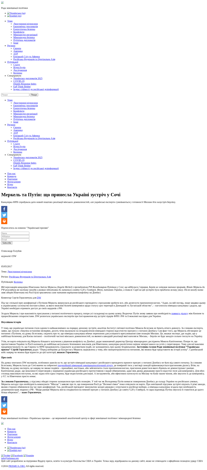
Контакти (12, 187)
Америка (18, 51)
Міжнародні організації (25, 34)
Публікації (12, 62)
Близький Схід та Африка (26, 56)
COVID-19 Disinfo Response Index (24, 82)
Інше (15, 43)
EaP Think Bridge (22, 86)
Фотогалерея (13, 181)
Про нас (11, 173)
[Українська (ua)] (16, 13)
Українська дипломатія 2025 (27, 78)
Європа (17, 48)
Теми (10, 21)
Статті (16, 64)
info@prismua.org (10, 458)
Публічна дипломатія (24, 40)
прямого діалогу (179, 313)
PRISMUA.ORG (16, 466)
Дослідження (20, 70)
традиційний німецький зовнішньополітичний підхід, (85, 365)
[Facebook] (4, 209)
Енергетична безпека (24, 29)
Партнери (12, 179)
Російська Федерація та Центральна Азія (34, 59)
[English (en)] (14, 16)
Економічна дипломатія (25, 26)
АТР (15, 54)
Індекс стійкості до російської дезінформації (36, 89)
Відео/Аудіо (19, 67)
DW (39, 297)
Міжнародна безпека (24, 37)
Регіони (11, 45)
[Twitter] (4, 215)
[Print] (4, 221)
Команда (11, 176)
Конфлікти (18, 32)
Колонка (17, 73)
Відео (10, 184)
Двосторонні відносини (25, 23)
